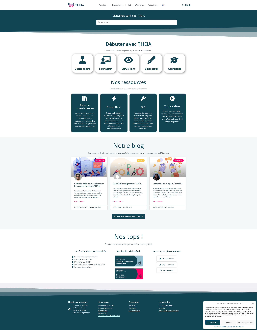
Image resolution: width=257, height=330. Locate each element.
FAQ (129, 5)
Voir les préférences (245, 322)
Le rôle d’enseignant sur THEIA (127, 183)
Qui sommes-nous (165, 305)
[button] (253, 304)
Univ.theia (132, 305)
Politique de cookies (220, 326)
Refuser (229, 322)
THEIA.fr (186, 5)
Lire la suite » (79, 202)
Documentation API (105, 308)
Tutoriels (102, 5)
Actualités (152, 5)
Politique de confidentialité (169, 311)
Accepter (212, 322)
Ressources (116, 5)
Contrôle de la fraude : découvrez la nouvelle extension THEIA (89, 184)
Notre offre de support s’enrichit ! (167, 183)
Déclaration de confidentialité (235, 326)
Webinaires (139, 5)
